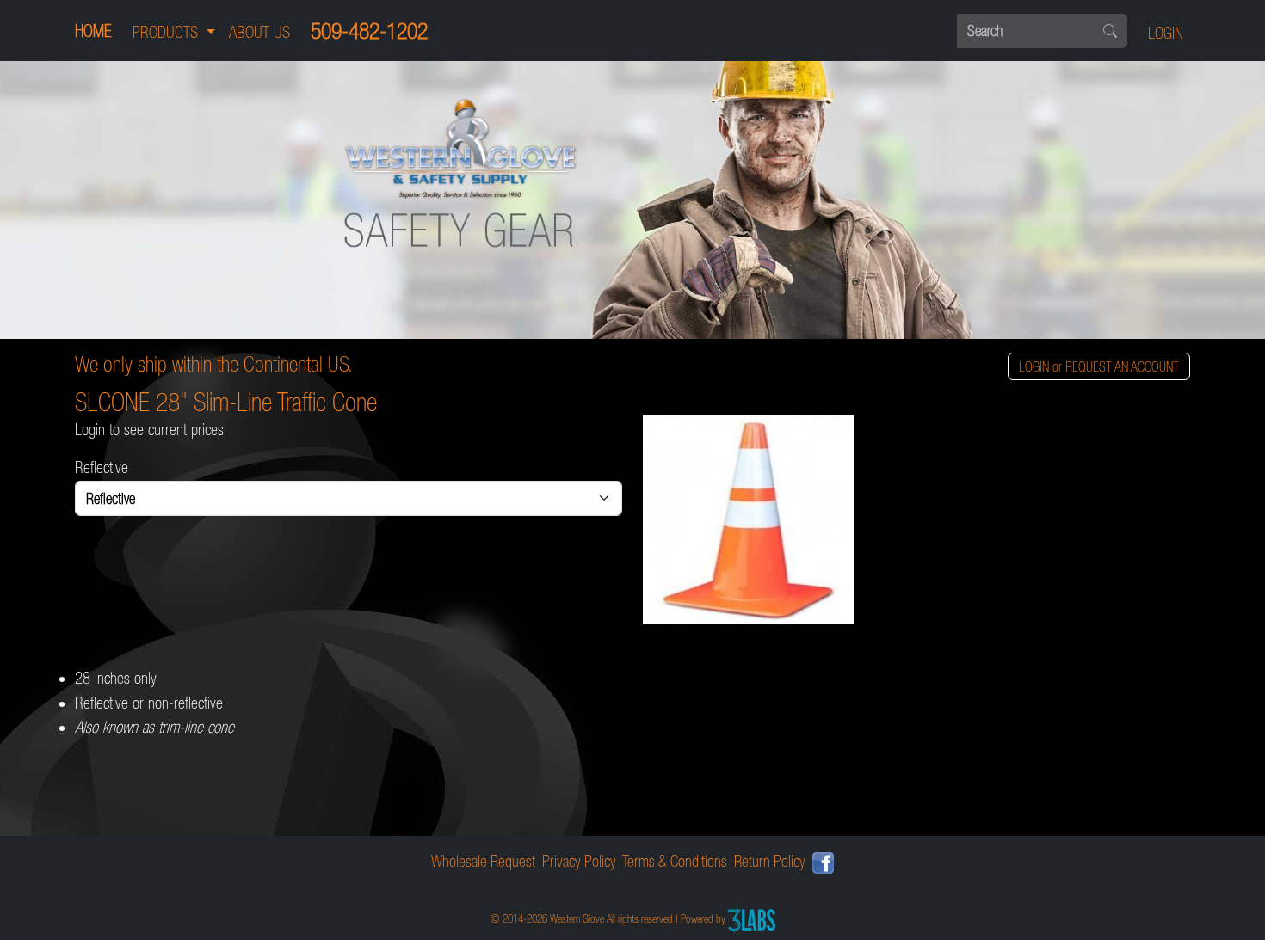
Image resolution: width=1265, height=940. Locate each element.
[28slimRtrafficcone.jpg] (916, 520)
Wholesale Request (483, 861)
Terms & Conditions (674, 861)
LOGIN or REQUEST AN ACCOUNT (1099, 366)
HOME (93, 31)
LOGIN (1165, 33)
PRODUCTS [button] (167, 32)
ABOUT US (259, 32)
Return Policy (769, 861)
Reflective (101, 467)
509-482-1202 (369, 30)
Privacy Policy (579, 861)
